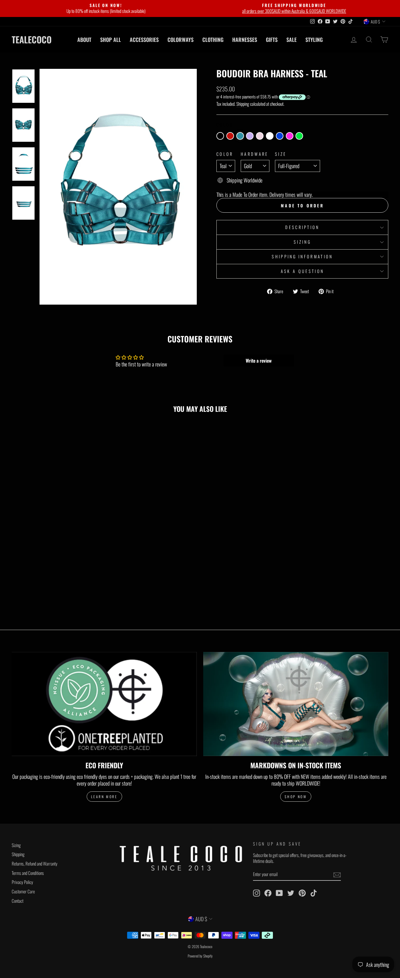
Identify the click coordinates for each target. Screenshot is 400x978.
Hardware (255, 154)
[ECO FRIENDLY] (104, 704)
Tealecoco (32, 39)
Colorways (180, 39)
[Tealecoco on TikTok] (313, 893)
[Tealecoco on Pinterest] (302, 893)
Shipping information (302, 256)
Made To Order (302, 205)
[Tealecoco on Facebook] (267, 893)
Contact (17, 900)
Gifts (272, 39)
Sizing (302, 242)
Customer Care (23, 891)
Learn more (104, 796)
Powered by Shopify (200, 956)
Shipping (242, 104)
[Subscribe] (337, 874)
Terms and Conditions (28, 873)
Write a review (259, 360)
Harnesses (244, 39)
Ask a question (302, 271)
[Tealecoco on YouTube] (279, 893)
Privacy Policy (22, 882)
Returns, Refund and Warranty (34, 863)
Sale (291, 39)
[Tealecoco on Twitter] (290, 893)
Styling (314, 39)
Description (302, 227)
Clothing (212, 39)
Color (224, 154)
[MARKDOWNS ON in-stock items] (295, 704)
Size (280, 154)
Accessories (144, 39)
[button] (220, 136)
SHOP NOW (296, 796)
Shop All (110, 39)
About (84, 39)
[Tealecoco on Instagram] (256, 893)
